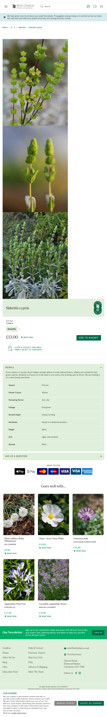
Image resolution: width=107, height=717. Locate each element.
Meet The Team (36, 672)
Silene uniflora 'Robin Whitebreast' (14, 540)
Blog (5, 662)
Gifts (5, 667)
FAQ (30, 662)
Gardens (7, 648)
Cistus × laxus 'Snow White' (51, 539)
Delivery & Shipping (37, 667)
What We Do (9, 658)
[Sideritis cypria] (35, 82)
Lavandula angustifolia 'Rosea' (53, 604)
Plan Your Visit (35, 658)
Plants (6, 653)
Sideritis (22, 28)
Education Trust (10, 672)
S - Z (13, 28)
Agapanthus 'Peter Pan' (15, 604)
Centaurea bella (80, 539)
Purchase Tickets (36, 653)
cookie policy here (18, 713)
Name (5, 28)
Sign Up (98, 633)
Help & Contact (35, 648)
